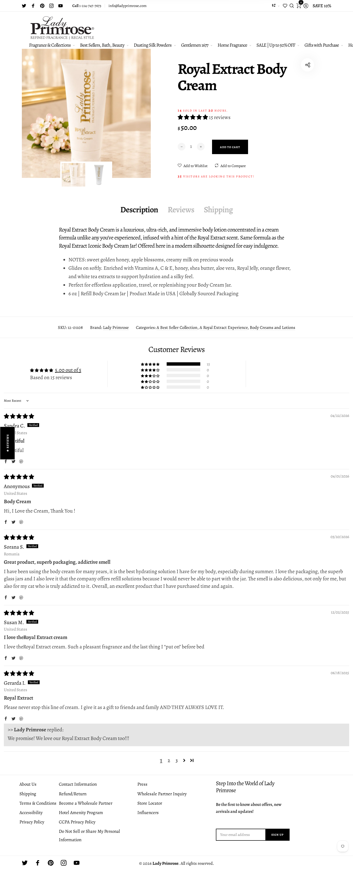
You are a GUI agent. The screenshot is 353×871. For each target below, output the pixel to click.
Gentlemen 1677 (194, 45)
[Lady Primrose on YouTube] (60, 6)
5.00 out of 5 (68, 370)
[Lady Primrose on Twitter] (24, 6)
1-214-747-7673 (86, 5)
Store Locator (149, 803)
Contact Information (78, 784)
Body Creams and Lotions (272, 327)
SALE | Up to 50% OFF (275, 45)
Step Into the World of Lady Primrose (245, 787)
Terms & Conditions (37, 803)
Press (142, 784)
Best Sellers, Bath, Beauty (102, 45)
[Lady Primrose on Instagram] (51, 6)
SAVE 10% (322, 6)
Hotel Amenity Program (81, 812)
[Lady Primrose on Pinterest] (42, 6)
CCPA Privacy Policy (77, 822)
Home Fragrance (232, 45)
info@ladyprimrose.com (127, 5)
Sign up (277, 835)
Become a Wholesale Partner (85, 803)
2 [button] (169, 760)
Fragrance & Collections (50, 45)
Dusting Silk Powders (152, 45)
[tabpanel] (86, 113)
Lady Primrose (116, 327)
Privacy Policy (31, 822)
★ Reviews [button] (8, 443)
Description (139, 209)
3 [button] (177, 760)
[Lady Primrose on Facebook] (33, 6)
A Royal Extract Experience (224, 327)
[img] (19, 416)
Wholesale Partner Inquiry (162, 794)
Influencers (148, 812)
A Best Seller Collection (177, 327)
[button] (193, 117)
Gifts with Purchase (321, 45)
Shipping (218, 209)
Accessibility (31, 812)
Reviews (181, 209)
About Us (28, 784)
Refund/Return (72, 794)
